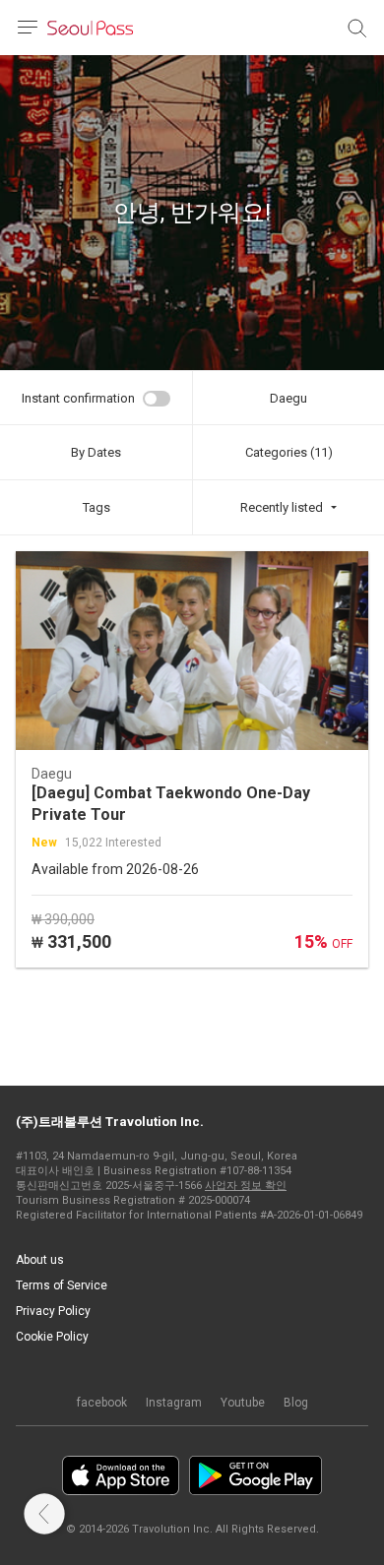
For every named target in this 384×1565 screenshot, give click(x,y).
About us (40, 1260)
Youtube (243, 1402)
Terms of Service (61, 1285)
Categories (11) (289, 452)
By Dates (96, 452)
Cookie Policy (52, 1337)
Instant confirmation (78, 398)
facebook (102, 1402)
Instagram (174, 1402)
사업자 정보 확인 (246, 1185)
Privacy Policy (53, 1311)
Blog (296, 1402)
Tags (96, 507)
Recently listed (281, 507)
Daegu (288, 398)
